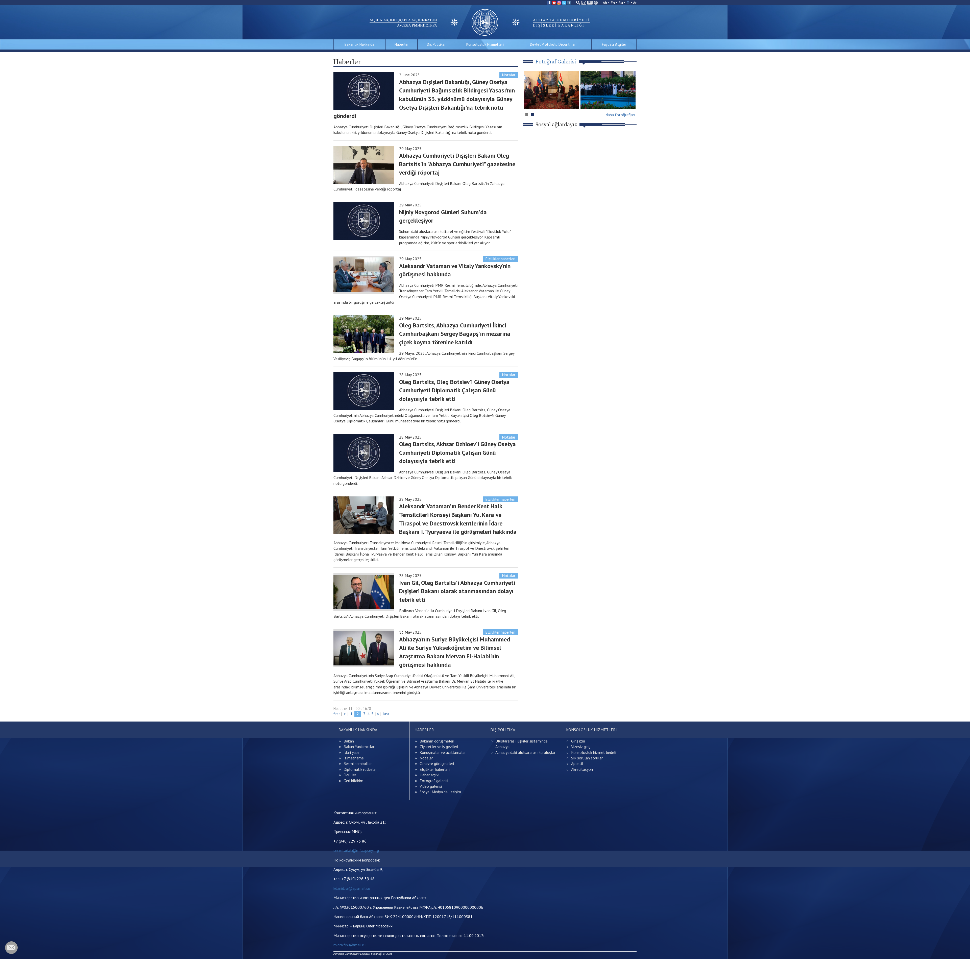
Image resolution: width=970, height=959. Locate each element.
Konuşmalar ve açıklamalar (443, 752)
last (386, 713)
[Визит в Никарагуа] (608, 90)
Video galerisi (431, 786)
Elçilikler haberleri (500, 258)
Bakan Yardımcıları (360, 746)
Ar (635, 2)
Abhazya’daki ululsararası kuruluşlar (525, 752)
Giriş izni (578, 741)
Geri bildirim (353, 780)
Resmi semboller (358, 763)
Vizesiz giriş (580, 746)
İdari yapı (351, 752)
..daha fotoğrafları (619, 114)
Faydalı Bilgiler (614, 44)
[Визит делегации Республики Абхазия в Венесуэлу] (551, 90)
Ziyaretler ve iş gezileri (439, 746)
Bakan (349, 741)
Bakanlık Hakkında (359, 44)
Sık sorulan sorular (587, 757)
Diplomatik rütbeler (360, 769)
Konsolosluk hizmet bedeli (593, 752)
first (336, 713)
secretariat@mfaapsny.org (356, 850)
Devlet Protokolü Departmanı (553, 44)
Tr (628, 2)
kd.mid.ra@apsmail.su (351, 888)
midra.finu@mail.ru (349, 944)
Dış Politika (436, 44)
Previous (530, 99)
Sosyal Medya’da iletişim (440, 791)
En (613, 2)
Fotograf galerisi (434, 780)
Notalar (508, 74)
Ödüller (350, 774)
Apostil (577, 763)
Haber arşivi (429, 774)
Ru (620, 2)
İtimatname (354, 757)
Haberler (402, 44)
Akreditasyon (582, 769)
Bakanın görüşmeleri (437, 741)
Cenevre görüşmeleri (437, 763)
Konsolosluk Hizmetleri (485, 44)
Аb (605, 2)
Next (630, 99)
